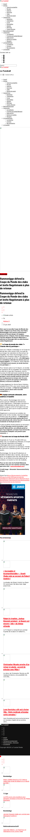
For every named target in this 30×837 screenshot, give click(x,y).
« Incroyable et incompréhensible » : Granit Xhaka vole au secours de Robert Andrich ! (16, 575)
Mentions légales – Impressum (11, 742)
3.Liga (8, 22)
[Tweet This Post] (16, 309)
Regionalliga (10, 24)
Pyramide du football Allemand (14, 36)
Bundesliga (9, 19)
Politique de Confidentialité (10, 741)
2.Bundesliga (10, 21)
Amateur (9, 26)
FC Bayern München (19, 478)
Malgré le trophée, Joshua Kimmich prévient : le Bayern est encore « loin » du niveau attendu (16, 622)
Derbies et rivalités (11, 39)
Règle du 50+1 (10, 37)
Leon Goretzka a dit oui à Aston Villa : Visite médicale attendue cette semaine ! (16, 712)
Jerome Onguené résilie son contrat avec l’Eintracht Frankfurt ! (16, 815)
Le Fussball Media (7, 42)
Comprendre (6, 32)
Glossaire (9, 41)
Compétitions (6, 17)
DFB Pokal (9, 27)
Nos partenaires (11, 48)
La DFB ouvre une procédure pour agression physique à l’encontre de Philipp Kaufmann (16, 798)
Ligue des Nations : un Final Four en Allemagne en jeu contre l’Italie (14, 830)
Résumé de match (11, 15)
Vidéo (8, 14)
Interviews (9, 12)
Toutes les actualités (12, 7)
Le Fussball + (6, 49)
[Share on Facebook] (16, 307)
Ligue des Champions (15, 482)
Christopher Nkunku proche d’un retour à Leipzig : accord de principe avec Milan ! (16, 667)
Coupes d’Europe (11, 29)
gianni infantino (9, 480)
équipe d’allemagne (9, 478)
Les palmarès (10, 34)
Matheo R (6, 321)
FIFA (4, 480)
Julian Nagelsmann (22, 480)
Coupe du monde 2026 (7, 477)
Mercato (9, 9)
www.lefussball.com (17, 466)
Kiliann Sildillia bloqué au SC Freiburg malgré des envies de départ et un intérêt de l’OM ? (16, 781)
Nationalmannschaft (8, 31)
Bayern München (12, 475)
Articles (5, 5)
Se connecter (6, 744)
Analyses (9, 10)
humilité (15, 480)
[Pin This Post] (16, 310)
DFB (4, 478)
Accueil (5, 4)
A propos (9, 46)
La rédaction (10, 44)
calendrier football (20, 475)
